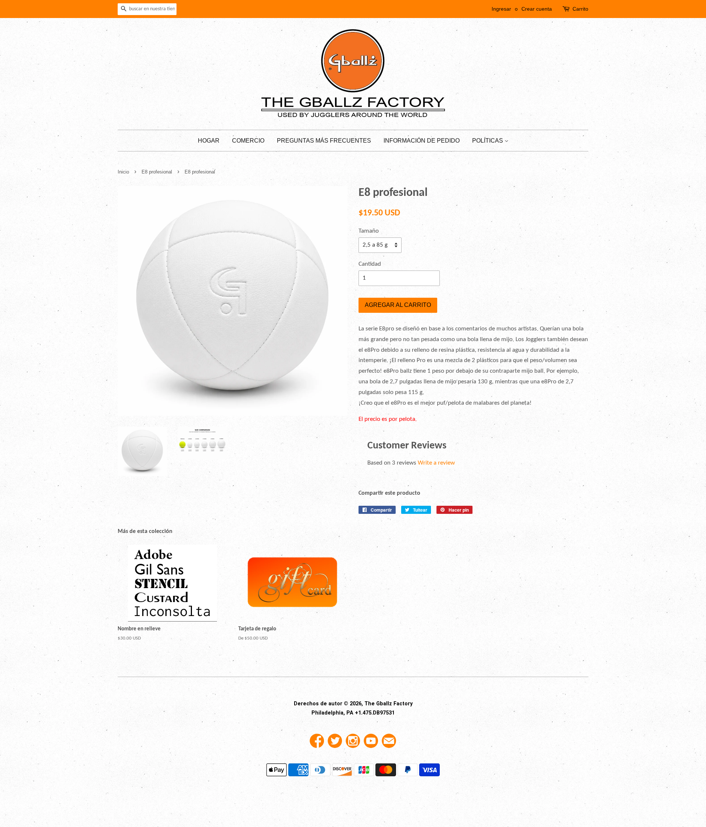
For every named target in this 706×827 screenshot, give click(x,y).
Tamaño (369, 231)
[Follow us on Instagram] (353, 743)
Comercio (248, 140)
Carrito (580, 9)
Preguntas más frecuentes (324, 140)
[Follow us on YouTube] (371, 743)
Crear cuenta (536, 9)
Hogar (209, 140)
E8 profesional (158, 172)
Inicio (123, 172)
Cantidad (370, 264)
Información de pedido (422, 140)
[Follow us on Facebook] (317, 743)
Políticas (488, 140)
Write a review (436, 463)
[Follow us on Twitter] (335, 743)
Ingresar (501, 9)
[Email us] (389, 743)
